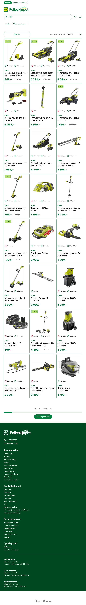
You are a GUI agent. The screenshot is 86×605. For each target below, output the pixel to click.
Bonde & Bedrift (19, 2)
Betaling (6, 462)
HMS (5, 504)
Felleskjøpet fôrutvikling (12, 513)
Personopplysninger (11, 474)
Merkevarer (8, 547)
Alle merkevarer (19, 24)
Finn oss (6, 457)
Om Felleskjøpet (9, 495)
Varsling (6, 537)
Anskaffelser (8, 531)
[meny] (80, 16)
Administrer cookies (11, 443)
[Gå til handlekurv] (75, 16)
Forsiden (7, 24)
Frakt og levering (9, 460)
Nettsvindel (8, 477)
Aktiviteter (7, 493)
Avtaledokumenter (10, 534)
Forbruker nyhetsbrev (11, 550)
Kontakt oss (8, 454)
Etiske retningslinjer (10, 507)
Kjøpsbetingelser (10, 471)
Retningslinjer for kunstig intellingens (17, 510)
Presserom (7, 490)
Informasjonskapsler (11, 480)
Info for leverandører (11, 523)
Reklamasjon (8, 468)
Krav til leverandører (11, 526)
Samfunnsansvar (10, 528)
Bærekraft (7, 498)
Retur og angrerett (10, 465)
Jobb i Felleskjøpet (10, 501)
